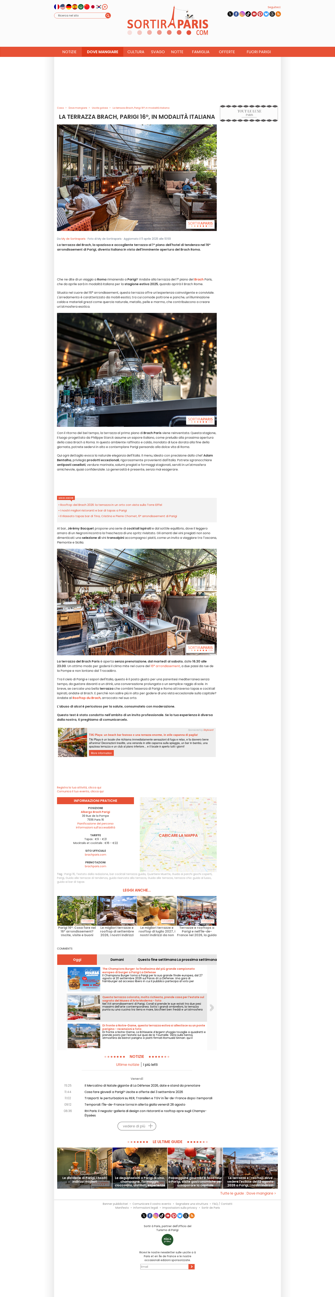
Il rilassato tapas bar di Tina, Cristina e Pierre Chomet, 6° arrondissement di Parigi (118, 516)
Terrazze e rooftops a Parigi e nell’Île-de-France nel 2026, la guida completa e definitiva (197, 931)
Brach (199, 279)
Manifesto (122, 1208)
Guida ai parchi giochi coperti (192, 874)
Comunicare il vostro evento (151, 1204)
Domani (117, 959)
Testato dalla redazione (92, 874)
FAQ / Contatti (222, 1204)
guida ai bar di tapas (71, 882)
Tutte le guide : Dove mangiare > (248, 1193)
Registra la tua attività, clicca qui (79, 787)
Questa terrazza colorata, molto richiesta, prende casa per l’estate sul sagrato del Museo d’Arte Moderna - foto (153, 999)
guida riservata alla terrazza (127, 878)
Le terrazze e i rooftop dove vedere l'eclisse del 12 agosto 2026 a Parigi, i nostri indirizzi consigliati (250, 1181)
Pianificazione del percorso (95, 824)
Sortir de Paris (211, 1208)
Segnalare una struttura (192, 1204)
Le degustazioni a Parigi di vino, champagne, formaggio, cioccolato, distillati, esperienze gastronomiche (140, 1181)
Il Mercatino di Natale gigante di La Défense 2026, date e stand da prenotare (142, 1085)
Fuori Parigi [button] (259, 52)
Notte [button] (177, 52)
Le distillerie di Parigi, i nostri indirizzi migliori (84, 1180)
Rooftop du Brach (87, 698)
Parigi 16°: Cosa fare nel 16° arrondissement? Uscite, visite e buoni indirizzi (77, 931)
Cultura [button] (135, 52)
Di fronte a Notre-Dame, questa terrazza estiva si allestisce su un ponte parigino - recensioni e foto (153, 1027)
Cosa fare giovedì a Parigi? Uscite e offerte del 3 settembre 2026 (134, 1092)
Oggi (77, 959)
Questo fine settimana (157, 959)
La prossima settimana (197, 959)
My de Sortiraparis (73, 239)
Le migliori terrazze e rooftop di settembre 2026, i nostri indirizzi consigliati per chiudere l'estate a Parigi (117, 931)
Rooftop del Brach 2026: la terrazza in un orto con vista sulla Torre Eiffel (111, 505)
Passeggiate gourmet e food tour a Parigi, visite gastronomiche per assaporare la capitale (195, 1181)
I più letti (150, 1064)
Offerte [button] (227, 52)
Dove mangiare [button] (102, 52)
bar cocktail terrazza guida (128, 874)
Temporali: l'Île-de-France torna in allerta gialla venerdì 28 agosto (135, 1104)
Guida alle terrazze (160, 878)
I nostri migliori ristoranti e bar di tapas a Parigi (93, 510)
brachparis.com (95, 855)
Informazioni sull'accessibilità (95, 827)
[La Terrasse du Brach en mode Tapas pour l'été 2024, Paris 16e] (137, 177)
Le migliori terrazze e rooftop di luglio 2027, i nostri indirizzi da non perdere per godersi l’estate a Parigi (157, 931)
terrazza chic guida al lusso (192, 878)
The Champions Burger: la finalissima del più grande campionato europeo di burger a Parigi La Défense (148, 970)
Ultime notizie (127, 1064)
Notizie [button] (69, 52)
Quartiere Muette (159, 874)
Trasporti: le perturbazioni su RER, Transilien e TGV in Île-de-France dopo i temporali (148, 1098)
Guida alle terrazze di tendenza (87, 878)
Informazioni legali (145, 1208)
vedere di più (134, 1126)
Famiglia (200, 52)
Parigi (60, 878)
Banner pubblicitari (115, 1204)
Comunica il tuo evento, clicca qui (80, 791)
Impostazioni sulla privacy (179, 1208)
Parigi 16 (69, 874)
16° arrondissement (165, 666)
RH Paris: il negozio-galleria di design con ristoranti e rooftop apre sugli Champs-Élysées (146, 1113)
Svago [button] (158, 52)
